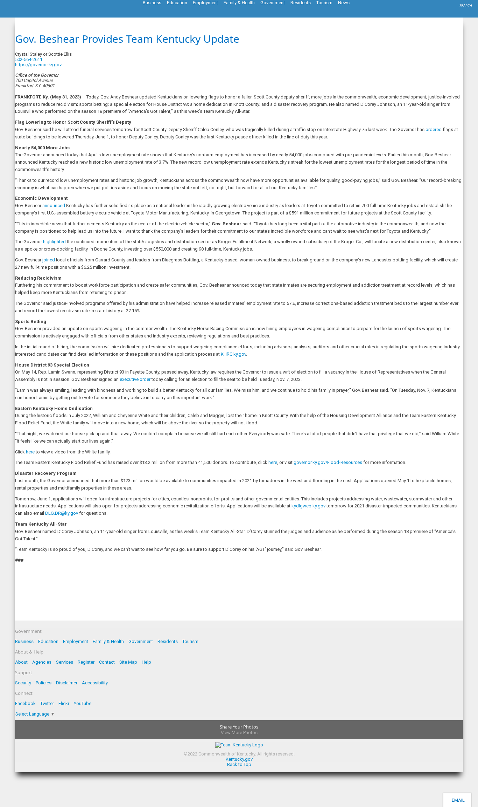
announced (53, 205)
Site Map (128, 662)
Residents (167, 641)
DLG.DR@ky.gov (61, 513)
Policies (43, 682)
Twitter (47, 703)
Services (64, 662)
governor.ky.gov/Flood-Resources (328, 462)
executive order (135, 379)
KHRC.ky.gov (233, 354)
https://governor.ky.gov (38, 64)
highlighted (54, 241)
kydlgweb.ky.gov (308, 505)
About (21, 662)
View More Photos (239, 732)
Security (23, 682)
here (30, 451)
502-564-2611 (28, 59)
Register (86, 662)
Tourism (190, 641)
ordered (434, 129)
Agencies (41, 662)
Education (48, 641)
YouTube (82, 703)
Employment (75, 641)
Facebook (25, 703)
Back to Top (239, 764)
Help (146, 662)
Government (140, 641)
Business (24, 641)
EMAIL (457, 800)
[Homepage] (33, 15)
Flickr (63, 703)
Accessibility (95, 682)
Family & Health (108, 641)
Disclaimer (66, 682)
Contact (107, 662)
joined (48, 259)
